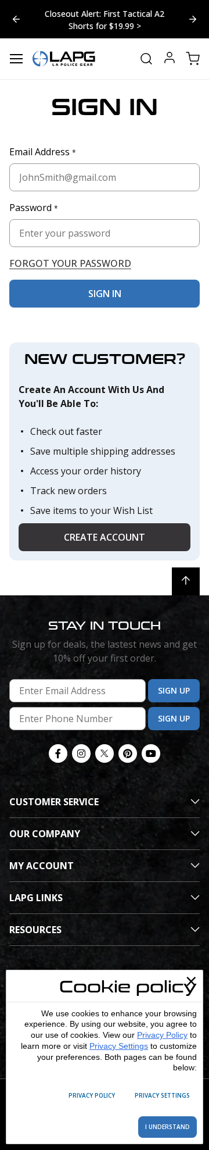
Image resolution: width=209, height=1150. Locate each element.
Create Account (104, 537)
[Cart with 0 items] (193, 59)
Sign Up (174, 690)
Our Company (44, 833)
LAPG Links (36, 897)
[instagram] (81, 753)
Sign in (104, 293)
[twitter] (104, 753)
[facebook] (58, 753)
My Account (41, 865)
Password (33, 207)
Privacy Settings (118, 1046)
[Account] (169, 59)
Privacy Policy (162, 1035)
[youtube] (151, 753)
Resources (35, 929)
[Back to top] (186, 581)
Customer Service (54, 801)
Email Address (42, 151)
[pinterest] (127, 753)
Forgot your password (70, 263)
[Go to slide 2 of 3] (16, 19)
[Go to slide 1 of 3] (192, 19)
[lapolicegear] (64, 58)
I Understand (167, 1127)
